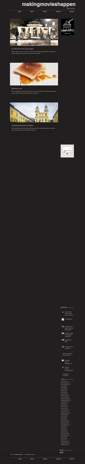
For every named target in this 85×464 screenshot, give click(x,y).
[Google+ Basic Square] (62, 452)
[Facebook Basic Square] (60, 452)
